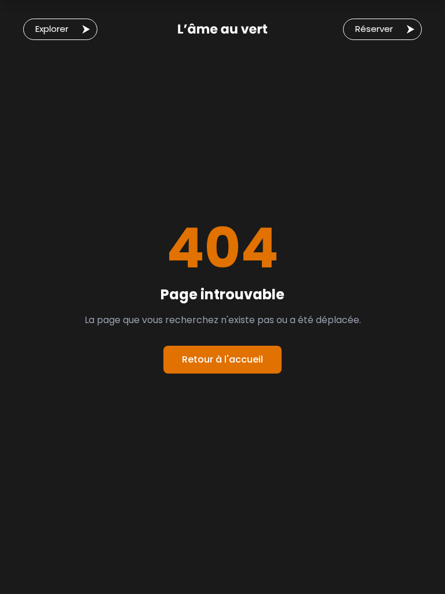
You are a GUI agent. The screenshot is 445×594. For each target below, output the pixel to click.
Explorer (51, 29)
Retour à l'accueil (222, 359)
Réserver (374, 29)
